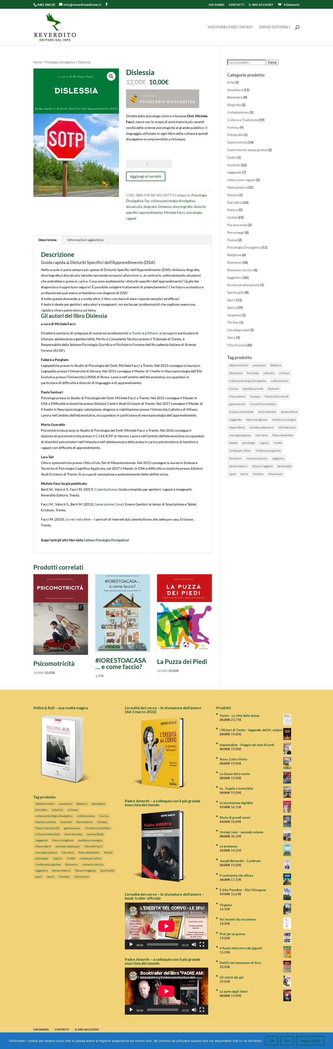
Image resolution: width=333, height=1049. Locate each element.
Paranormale (237, 225)
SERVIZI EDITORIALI (274, 27)
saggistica (278, 458)
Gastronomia (237, 142)
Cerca (272, 62)
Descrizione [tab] (48, 240)
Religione (234, 255)
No (287, 1040)
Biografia (234, 105)
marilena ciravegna (284, 419)
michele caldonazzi (261, 427)
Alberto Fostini (238, 365)
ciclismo (284, 373)
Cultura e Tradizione (242, 120)
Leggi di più (310, 1040)
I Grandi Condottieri (263, 404)
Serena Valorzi (238, 466)
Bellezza (275, 365)
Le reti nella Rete (78, 519)
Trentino (258, 474)
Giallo (231, 157)
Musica (232, 195)
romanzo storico (256, 458)
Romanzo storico (240, 270)
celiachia (268, 373)
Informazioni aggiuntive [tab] (85, 240)
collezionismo (280, 381)
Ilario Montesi (267, 412)
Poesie (232, 240)
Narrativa (234, 202)
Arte (230, 82)
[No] (326, 1040)
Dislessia (164, 206)
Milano (152, 333)
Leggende (234, 172)
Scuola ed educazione (243, 285)
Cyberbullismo (106, 489)
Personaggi (235, 232)
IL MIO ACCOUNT (261, 5)
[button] (111, 76)
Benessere (235, 97)
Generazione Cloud (109, 504)
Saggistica (234, 277)
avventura (259, 365)
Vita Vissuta (236, 345)
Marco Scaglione (256, 419)
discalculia (134, 206)
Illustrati (233, 165)
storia (244, 474)
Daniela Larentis (253, 388)
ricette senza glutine (268, 450)
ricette (278, 443)
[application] (166, 926)
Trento (137, 333)
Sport (231, 300)
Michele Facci (174, 212)
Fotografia (235, 135)
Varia (231, 337)
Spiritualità (235, 292)
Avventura (235, 90)
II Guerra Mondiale (241, 412)
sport (232, 474)
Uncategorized (238, 330)
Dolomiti (273, 388)
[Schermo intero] (201, 944)
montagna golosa (240, 435)
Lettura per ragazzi (241, 180)
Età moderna (237, 396)
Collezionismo (238, 112)
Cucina (233, 388)
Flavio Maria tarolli (277, 396)
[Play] (131, 944)
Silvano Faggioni (262, 466)
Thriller (233, 322)
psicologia (194, 212)
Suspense (234, 315)
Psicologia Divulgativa (60, 62)
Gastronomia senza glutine (247, 150)
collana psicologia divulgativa (173, 201)
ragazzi (131, 218)
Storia (231, 307)
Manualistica (237, 187)
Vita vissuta (275, 474)
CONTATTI (236, 5)
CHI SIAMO (216, 5)
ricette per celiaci (240, 450)
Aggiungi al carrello (145, 176)
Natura (232, 210)
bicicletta (253, 373)
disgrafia (150, 206)
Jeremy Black (289, 412)
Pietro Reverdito (282, 435)
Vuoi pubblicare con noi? (230, 27)
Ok (271, 1040)
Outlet (232, 217)
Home (37, 62)
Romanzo (234, 262)
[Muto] (194, 944)
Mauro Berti (237, 427)
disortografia (182, 206)
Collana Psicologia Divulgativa (106, 540)
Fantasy (233, 127)
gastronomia (237, 404)
